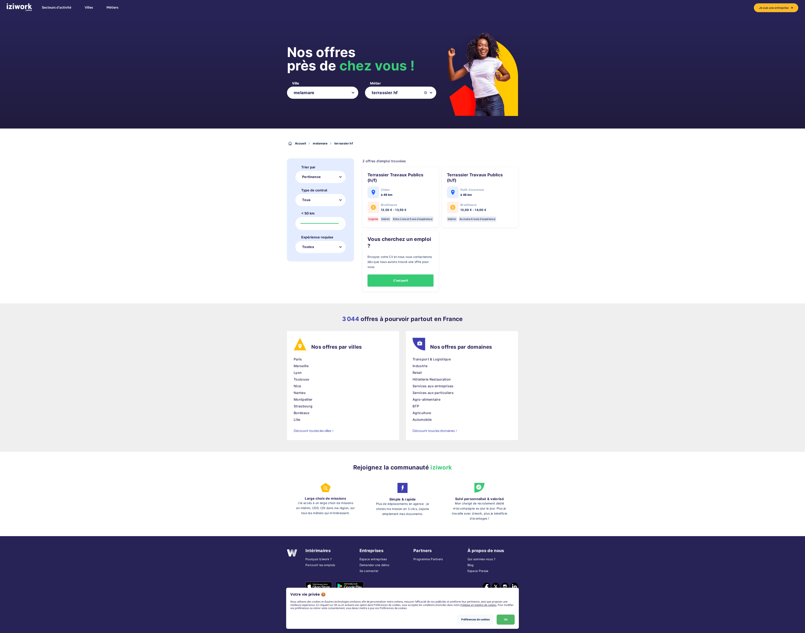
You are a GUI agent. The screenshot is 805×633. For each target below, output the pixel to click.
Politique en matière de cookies (478, 605)
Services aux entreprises (433, 386)
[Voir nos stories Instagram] (505, 586)
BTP (416, 406)
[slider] (341, 223)
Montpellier (303, 399)
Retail (417, 372)
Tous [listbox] (306, 200)
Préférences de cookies (475, 619)
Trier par (308, 167)
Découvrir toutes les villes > (314, 431)
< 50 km (308, 213)
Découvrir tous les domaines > (435, 431)
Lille (297, 419)
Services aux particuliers (433, 393)
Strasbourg (303, 406)
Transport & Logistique (432, 359)
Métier (375, 83)
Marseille (301, 366)
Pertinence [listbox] (311, 177)
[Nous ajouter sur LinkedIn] (514, 586)
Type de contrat (314, 190)
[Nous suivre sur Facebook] (486, 586)
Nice (297, 386)
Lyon (298, 372)
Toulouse (301, 379)
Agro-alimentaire (426, 399)
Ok (506, 619)
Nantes (300, 393)
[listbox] (322, 93)
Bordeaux (302, 413)
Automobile (422, 419)
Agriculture (422, 413)
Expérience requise (317, 237)
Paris (298, 359)
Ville (295, 83)
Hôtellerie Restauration (432, 379)
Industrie (420, 366)
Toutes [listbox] (308, 247)
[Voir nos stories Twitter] (496, 586)
